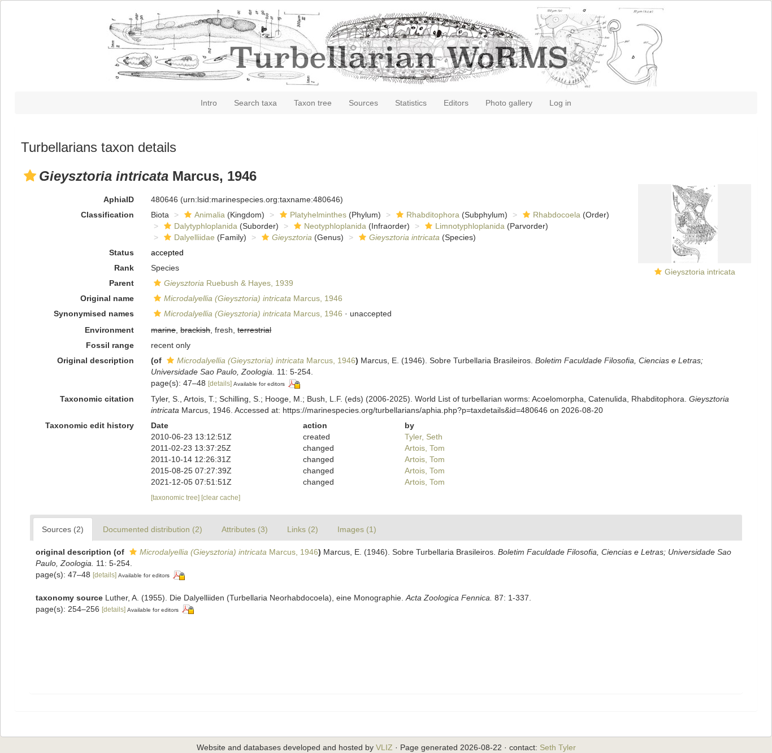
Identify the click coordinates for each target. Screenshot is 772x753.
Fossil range (110, 345)
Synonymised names (94, 313)
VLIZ (384, 747)
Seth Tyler (558, 747)
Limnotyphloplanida (470, 225)
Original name (107, 298)
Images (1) (356, 529)
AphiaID (118, 199)
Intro (209, 102)
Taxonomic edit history (89, 425)
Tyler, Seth (424, 436)
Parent (121, 283)
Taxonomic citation (97, 398)
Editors (456, 102)
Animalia (209, 214)
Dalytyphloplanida (205, 225)
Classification (107, 214)
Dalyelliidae (194, 237)
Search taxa (255, 102)
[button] (30, 175)
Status (121, 252)
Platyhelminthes (318, 214)
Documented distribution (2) (152, 529)
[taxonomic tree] (176, 498)
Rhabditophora (432, 214)
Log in (560, 102)
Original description (95, 360)
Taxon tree (313, 102)
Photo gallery (508, 102)
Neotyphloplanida (335, 225)
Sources (363, 102)
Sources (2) (63, 529)
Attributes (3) (245, 529)
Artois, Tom (425, 447)
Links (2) (302, 529)
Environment (109, 329)
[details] (220, 384)
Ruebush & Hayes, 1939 (228, 283)
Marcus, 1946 (253, 298)
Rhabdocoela (556, 214)
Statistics (411, 102)
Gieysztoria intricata (700, 271)
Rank (124, 267)
